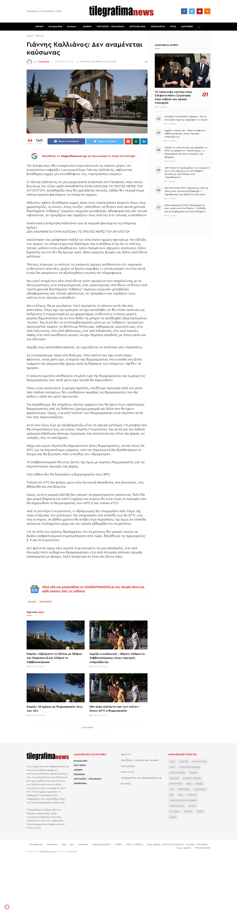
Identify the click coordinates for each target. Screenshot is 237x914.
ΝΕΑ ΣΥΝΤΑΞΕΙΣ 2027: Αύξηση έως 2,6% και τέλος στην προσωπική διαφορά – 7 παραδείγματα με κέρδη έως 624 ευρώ (186, 191)
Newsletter (52, 844)
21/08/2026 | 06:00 (36, 667)
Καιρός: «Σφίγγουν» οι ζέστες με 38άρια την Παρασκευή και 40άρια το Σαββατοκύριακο (54, 657)
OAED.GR (183, 761)
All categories (36, 844)
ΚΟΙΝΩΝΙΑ (79, 774)
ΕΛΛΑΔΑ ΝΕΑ (55, 26)
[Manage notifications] (7, 906)
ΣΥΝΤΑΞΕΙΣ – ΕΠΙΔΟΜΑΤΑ (110, 26)
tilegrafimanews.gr (48, 851)
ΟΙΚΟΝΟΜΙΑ (80, 783)
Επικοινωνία (127, 772)
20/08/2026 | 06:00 (36, 715)
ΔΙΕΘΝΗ (87, 26)
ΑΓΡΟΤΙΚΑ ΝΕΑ (137, 26)
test (72, 844)
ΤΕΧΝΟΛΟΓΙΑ (157, 26)
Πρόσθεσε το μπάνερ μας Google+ (140, 760)
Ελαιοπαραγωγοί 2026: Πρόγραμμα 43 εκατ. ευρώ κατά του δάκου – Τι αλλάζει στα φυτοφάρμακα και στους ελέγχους (185, 208)
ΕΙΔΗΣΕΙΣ (174, 778)
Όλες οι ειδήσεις (134, 844)
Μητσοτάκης (200, 789)
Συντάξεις (175, 811)
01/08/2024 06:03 (64, 62)
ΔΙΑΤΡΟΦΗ (187, 26)
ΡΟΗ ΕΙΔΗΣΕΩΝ (202, 848)
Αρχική (30, 36)
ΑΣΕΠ (172, 767)
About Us (126, 754)
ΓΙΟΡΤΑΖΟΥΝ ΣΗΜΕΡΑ (189, 767)
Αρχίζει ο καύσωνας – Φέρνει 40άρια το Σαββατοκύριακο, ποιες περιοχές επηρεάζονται (117, 657)
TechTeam (44, 62)
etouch (74, 851)
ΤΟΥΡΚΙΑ (188, 811)
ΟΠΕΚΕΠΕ (192, 795)
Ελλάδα (199, 784)
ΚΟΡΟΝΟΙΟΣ (184, 789)
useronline (83, 844)
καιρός (32, 602)
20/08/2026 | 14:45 (99, 667)
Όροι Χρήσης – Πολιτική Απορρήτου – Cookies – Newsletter (177, 844)
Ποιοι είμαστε (184, 848)
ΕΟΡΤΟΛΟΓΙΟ (176, 784)
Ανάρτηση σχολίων (101, 844)
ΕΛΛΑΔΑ (71, 26)
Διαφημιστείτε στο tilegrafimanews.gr (141, 778)
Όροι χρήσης (128, 766)
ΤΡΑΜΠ (200, 811)
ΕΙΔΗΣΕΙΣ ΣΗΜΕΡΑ (192, 778)
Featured (39, 36)
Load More (87, 728)
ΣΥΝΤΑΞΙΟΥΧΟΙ (177, 806)
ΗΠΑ (172, 789)
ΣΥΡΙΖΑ (192, 806)
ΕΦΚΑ (189, 784)
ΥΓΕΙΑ (173, 26)
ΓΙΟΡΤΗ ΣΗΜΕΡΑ (177, 773)
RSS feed (125, 784)
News (172, 761)
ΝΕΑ (172, 795)
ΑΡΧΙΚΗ (39, 26)
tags (64, 844)
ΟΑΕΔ (180, 795)
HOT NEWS (96, 62)
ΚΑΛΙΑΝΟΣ (45, 602)
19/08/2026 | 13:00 (99, 715)
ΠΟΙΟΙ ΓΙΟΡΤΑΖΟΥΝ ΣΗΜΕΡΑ (183, 800)
